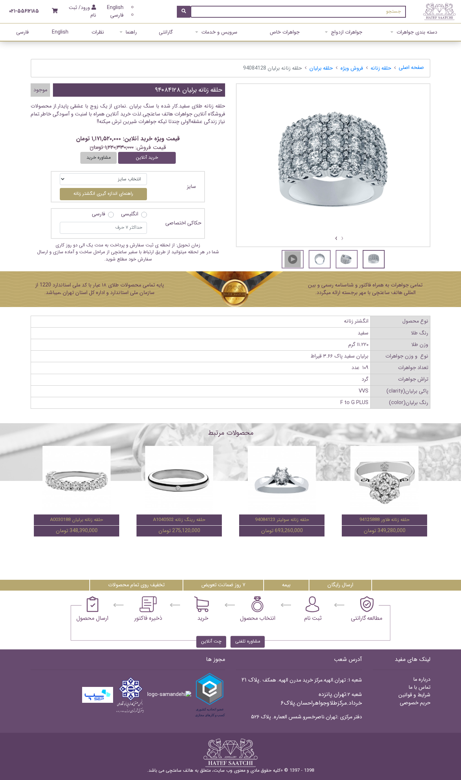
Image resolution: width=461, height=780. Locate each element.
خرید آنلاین (147, 157)
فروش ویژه (351, 68)
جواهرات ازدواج (346, 32)
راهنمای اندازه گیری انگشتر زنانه (103, 193)
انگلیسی (129, 214)
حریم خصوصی (415, 703)
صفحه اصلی (411, 67)
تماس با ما (419, 687)
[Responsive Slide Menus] (439, 11)
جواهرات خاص (285, 32)
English (115, 8)
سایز (191, 187)
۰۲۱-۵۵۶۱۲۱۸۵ (24, 12)
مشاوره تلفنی (247, 641)
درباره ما (421, 679)
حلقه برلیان (321, 68)
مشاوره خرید (98, 157)
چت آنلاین (211, 641)
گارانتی (166, 32)
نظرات (97, 32)
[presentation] (342, 239)
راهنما (131, 32)
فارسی (117, 15)
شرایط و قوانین (414, 695)
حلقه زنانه (381, 68)
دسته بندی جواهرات (417, 32)
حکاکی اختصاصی (183, 223)
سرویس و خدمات (219, 32)
